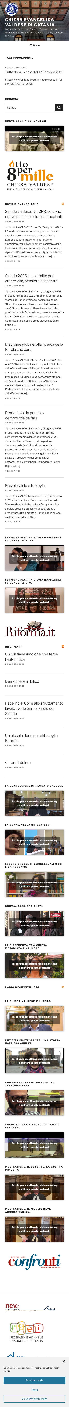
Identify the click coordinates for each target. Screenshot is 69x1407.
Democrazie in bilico (22, 681)
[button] (63, 1361)
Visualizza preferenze (34, 1398)
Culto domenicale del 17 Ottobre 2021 (34, 72)
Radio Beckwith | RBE (22, 987)
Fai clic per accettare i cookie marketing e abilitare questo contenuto (34, 138)
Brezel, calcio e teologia (25, 485)
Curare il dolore (18, 762)
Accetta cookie (34, 1380)
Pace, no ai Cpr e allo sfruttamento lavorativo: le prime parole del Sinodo (34, 708)
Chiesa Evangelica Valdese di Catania (30, 22)
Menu (36, 45)
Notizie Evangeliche (22, 204)
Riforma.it (13, 646)
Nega (34, 1389)
